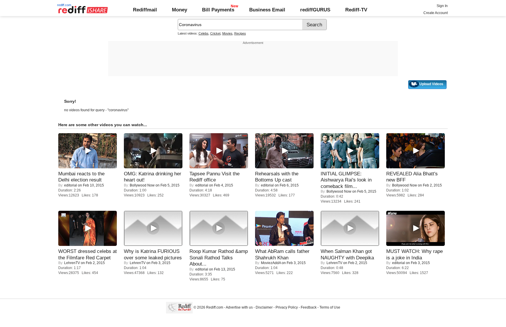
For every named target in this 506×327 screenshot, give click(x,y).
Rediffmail (145, 9)
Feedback (309, 307)
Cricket (215, 33)
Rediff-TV (356, 9)
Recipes (240, 33)
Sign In (442, 6)
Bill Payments (218, 9)
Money (179, 9)
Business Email (267, 9)
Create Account (435, 13)
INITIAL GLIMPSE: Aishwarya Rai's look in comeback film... (346, 180)
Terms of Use (329, 307)
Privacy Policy (287, 307)
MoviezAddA (271, 263)
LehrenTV (72, 263)
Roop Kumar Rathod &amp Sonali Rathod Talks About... (218, 257)
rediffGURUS (315, 9)
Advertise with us (239, 307)
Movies (227, 33)
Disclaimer (264, 307)
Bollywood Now (142, 185)
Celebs (203, 33)
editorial (70, 185)
